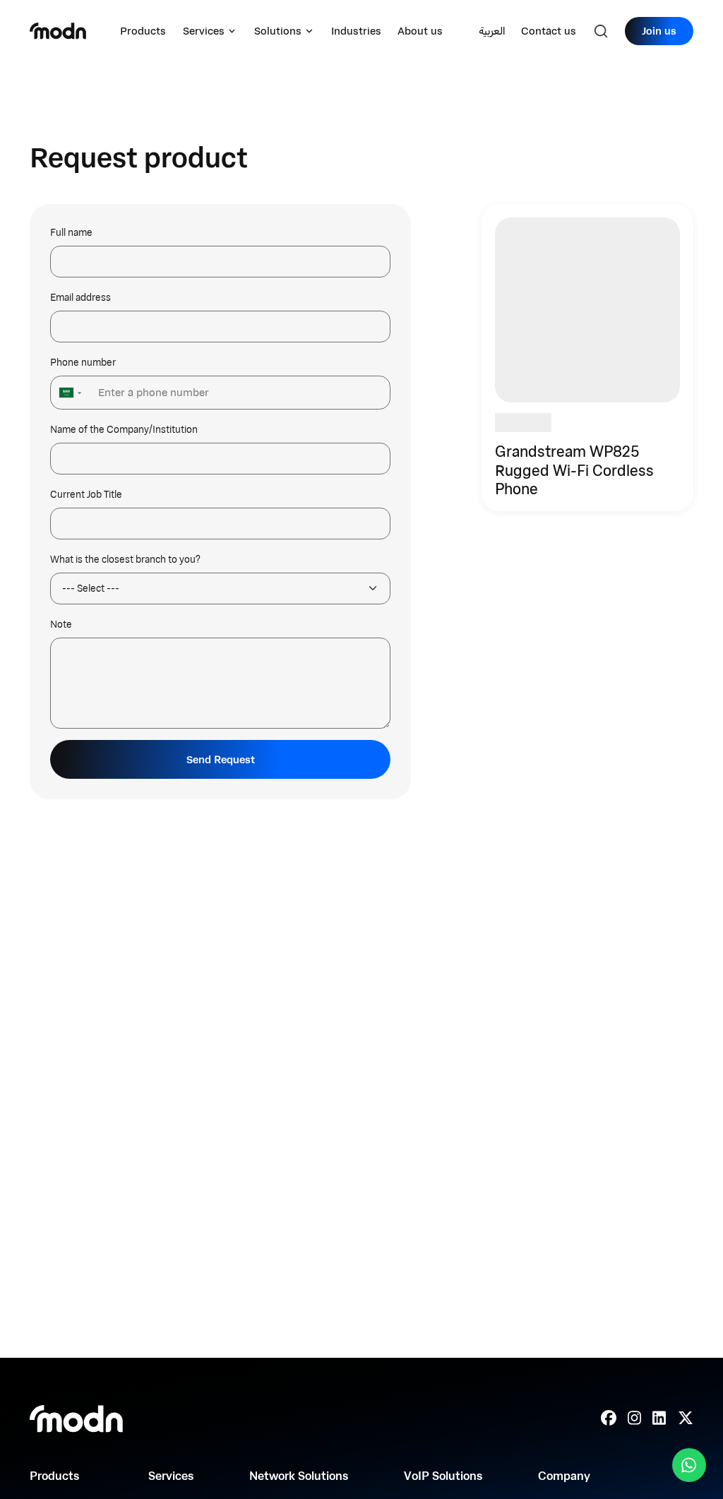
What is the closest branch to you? (125, 559)
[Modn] (58, 31)
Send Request (220, 759)
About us (420, 31)
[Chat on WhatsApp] (689, 1465)
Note (61, 624)
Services (204, 31)
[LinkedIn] (659, 1419)
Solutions (277, 31)
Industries (356, 31)
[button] (69, 392)
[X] (685, 1419)
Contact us (548, 31)
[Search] (601, 31)
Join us (659, 31)
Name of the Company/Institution (124, 429)
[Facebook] (608, 1419)
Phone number (83, 362)
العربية (492, 31)
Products (143, 31)
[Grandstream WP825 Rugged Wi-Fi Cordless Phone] (587, 358)
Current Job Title (86, 494)
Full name (71, 232)
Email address (80, 297)
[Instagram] (634, 1419)
